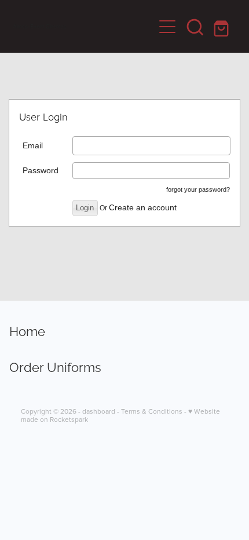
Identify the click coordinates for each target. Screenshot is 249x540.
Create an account (143, 207)
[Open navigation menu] (167, 27)
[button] (195, 27)
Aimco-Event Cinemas (40, 27)
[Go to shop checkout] (223, 27)
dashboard (98, 411)
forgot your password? (198, 189)
